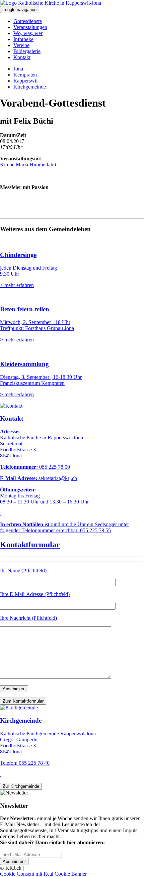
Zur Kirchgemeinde (21, 786)
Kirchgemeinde (29, 87)
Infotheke (23, 39)
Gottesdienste (27, 21)
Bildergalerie (27, 51)
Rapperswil (25, 81)
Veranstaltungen (30, 27)
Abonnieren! (14, 861)
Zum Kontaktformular (23, 701)
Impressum (36, 868)
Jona (18, 68)
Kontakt (21, 57)
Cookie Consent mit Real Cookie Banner (43, 874)
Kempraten (25, 75)
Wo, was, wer (28, 33)
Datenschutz (65, 868)
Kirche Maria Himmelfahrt (28, 164)
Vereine (21, 45)
